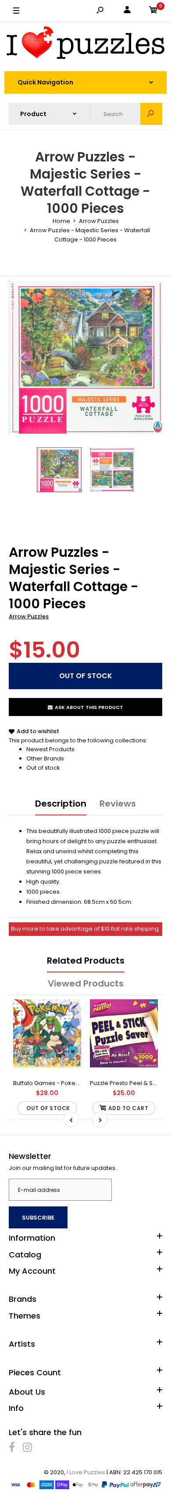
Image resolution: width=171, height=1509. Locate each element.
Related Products (86, 960)
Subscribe (38, 1217)
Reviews (118, 803)
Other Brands (45, 758)
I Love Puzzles (86, 1472)
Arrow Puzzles (29, 616)
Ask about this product (89, 707)
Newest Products (50, 749)
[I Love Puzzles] (85, 44)
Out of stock (43, 768)
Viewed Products (86, 983)
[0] (153, 11)
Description (60, 803)
